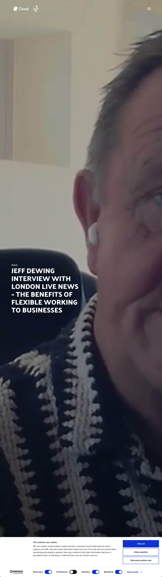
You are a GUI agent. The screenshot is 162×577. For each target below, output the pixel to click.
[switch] (73, 572)
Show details (133, 572)
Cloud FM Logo (20, 8)
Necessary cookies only (140, 560)
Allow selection (141, 552)
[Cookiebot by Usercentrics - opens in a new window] (16, 572)
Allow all (141, 544)
